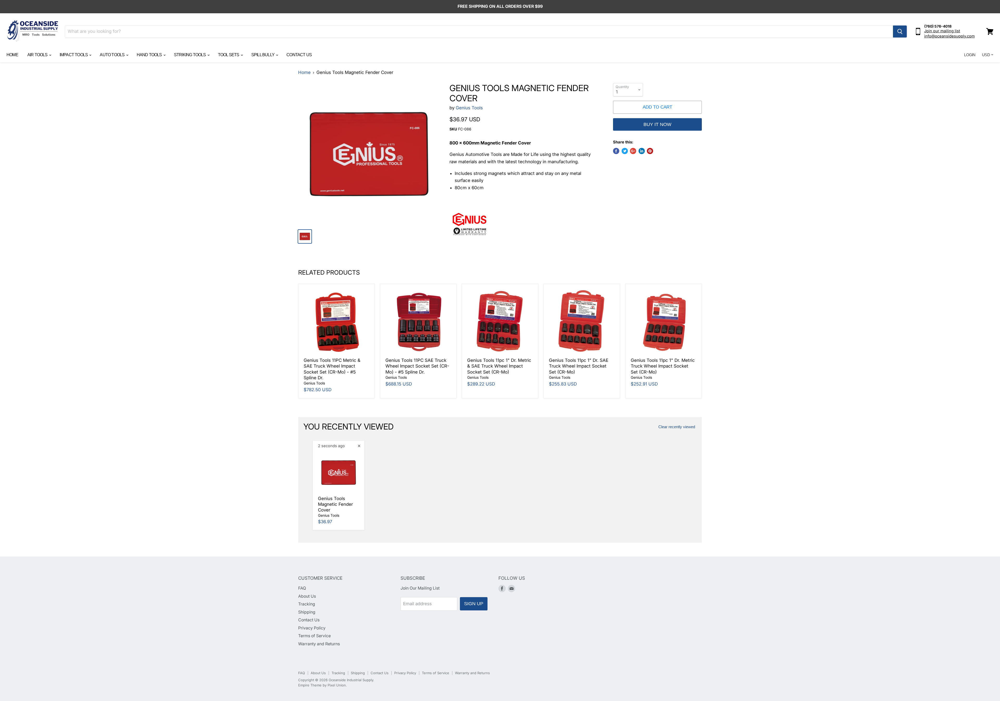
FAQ (302, 588)
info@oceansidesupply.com (949, 36)
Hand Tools (150, 55)
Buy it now (657, 124)
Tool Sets (229, 55)
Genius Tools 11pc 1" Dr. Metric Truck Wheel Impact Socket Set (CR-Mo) (663, 366)
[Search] (900, 31)
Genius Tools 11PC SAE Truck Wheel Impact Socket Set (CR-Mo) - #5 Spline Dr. (417, 366)
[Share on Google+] (633, 151)
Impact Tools (74, 55)
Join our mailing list (942, 31)
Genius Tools (469, 107)
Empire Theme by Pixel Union (322, 685)
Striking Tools (190, 55)
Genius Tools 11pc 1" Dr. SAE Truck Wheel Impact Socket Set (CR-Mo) (578, 366)
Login (969, 55)
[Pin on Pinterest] (650, 151)
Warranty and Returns (319, 643)
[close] (359, 446)
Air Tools (37, 55)
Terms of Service (314, 635)
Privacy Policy (312, 628)
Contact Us (299, 55)
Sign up (473, 603)
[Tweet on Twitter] (625, 151)
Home (12, 55)
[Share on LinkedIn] (642, 151)
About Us (307, 596)
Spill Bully (263, 55)
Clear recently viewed (676, 427)
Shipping (306, 612)
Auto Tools (112, 55)
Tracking (306, 604)
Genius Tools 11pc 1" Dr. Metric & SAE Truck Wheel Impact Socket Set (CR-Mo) (499, 366)
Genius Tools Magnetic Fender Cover (335, 504)
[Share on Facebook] (616, 151)
